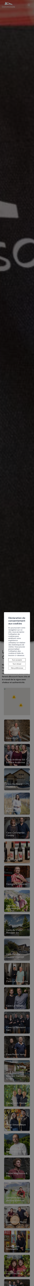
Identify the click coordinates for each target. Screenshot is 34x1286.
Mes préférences (17, 668)
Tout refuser (17, 664)
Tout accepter (17, 660)
